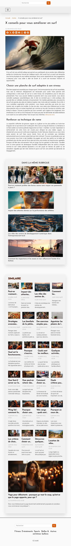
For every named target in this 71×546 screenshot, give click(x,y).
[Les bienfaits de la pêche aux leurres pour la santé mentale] (28, 315)
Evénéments (27, 531)
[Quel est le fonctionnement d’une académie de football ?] (15, 345)
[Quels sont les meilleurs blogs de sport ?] (43, 345)
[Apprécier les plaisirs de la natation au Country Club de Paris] (57, 315)
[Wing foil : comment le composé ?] (14, 403)
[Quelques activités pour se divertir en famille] (57, 345)
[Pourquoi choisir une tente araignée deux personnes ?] (28, 403)
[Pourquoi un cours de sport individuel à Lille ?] (57, 403)
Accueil (7, 18)
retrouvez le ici (49, 114)
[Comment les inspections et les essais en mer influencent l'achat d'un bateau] (35, 248)
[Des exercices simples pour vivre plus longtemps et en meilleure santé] (43, 315)
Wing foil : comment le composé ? (13, 412)
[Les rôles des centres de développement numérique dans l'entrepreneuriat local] (35, 223)
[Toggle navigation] (7, 9)
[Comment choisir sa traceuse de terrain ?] (43, 374)
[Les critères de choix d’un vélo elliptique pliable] (14, 433)
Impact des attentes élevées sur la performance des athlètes (31, 210)
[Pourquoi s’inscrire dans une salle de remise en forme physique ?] (30, 345)
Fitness (18, 531)
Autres (14, 18)
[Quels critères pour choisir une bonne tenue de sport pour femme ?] (57, 374)
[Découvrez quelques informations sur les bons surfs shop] (40, 433)
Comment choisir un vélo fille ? (26, 441)
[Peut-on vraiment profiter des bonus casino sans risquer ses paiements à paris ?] (35, 175)
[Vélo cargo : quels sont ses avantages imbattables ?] (43, 403)
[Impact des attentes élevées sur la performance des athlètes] (31, 200)
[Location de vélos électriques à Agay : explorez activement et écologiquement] (56, 434)
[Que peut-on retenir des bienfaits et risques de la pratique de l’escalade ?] (28, 374)
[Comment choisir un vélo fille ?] (27, 433)
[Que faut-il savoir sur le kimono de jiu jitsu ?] (14, 374)
